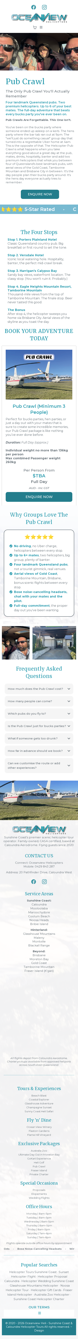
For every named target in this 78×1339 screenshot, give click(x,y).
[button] (40, 27)
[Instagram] (44, 7)
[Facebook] (33, 7)
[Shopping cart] (35, 27)
